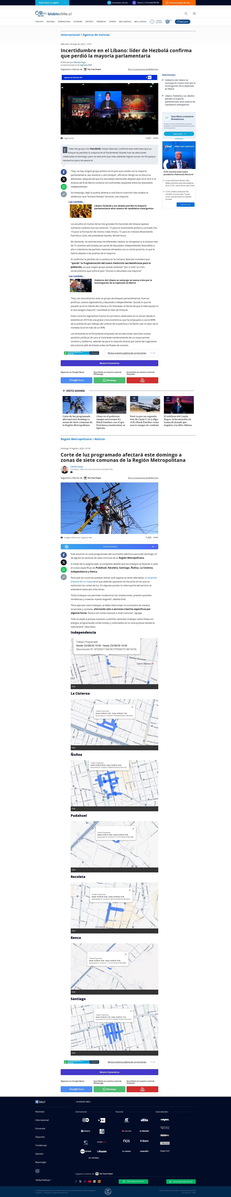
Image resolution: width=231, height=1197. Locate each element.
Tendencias (101, 21)
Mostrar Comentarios (109, 363)
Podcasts (39, 21)
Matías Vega (80, 62)
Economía (78, 21)
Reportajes (40, 1162)
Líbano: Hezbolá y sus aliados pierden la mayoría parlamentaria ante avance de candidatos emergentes (123, 207)
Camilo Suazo (76, 466)
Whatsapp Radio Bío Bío (183, 1181)
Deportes (89, 21)
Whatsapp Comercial (135, 1181)
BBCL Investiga (125, 21)
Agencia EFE (86, 65)
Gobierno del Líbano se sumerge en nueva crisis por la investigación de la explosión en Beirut (123, 281)
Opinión (112, 21)
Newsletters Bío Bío (120, 2)
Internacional (64, 21)
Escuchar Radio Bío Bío (180, 2)
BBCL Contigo (140, 21)
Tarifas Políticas (42, 1180)
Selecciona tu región (49, 2)
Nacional (51, 21)
